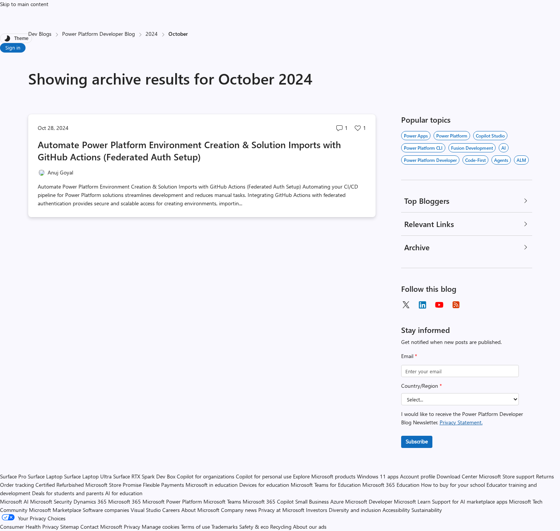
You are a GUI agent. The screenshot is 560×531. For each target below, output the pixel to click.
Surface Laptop (45, 476)
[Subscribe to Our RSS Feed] (456, 304)
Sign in (12, 47)
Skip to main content (24, 4)
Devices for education (264, 484)
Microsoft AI (14, 501)
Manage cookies (160, 526)
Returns (545, 476)
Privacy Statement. (461, 422)
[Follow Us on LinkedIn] (422, 304)
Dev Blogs (39, 33)
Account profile (417, 476)
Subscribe (417, 441)
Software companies (106, 509)
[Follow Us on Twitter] (405, 304)
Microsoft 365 (124, 501)
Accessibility (396, 509)
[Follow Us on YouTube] (439, 304)
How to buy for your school (453, 484)
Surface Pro (13, 476)
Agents (501, 160)
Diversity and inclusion (355, 509)
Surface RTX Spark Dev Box (144, 476)
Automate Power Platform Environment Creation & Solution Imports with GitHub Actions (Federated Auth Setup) (189, 150)
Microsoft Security (51, 501)
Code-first (475, 160)
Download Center (457, 476)
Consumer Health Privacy (29, 526)
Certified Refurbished (59, 484)
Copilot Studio (490, 136)
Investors (316, 509)
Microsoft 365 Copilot (268, 501)
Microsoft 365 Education (390, 484)
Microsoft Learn (412, 501)
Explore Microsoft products (324, 476)
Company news (239, 509)
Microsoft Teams (222, 501)
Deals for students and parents (68, 493)
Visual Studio (146, 509)
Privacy (133, 526)
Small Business (312, 501)
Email (409, 356)
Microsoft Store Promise (113, 484)
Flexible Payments (163, 484)
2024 (152, 33)
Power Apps (416, 136)
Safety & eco (254, 526)
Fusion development (472, 148)
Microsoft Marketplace (55, 509)
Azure (337, 501)
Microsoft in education (212, 484)
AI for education (123, 493)
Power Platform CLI (423, 148)
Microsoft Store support (506, 476)
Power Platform (451, 136)
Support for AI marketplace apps (469, 501)
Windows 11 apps (377, 476)
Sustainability (426, 509)
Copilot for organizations (205, 476)
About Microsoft (200, 509)
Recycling (280, 526)
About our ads (309, 526)
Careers (171, 509)
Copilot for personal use (263, 476)
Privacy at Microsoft (281, 509)
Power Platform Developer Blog (98, 33)
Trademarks (224, 526)
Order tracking (17, 484)
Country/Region (421, 385)
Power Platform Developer (430, 160)
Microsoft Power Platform (172, 501)
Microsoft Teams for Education (326, 484)
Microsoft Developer (368, 501)
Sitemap (69, 526)
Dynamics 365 (90, 501)
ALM (521, 160)
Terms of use (195, 526)
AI (503, 148)
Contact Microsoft (101, 526)
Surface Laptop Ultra (88, 476)
